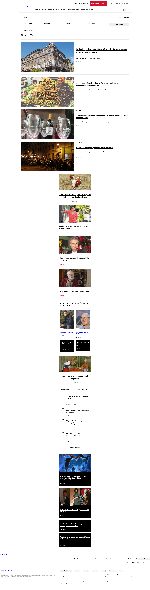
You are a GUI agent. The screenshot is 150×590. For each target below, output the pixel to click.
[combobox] (31, 24)
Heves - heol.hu (85, 583)
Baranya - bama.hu (63, 576)
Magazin (95, 570)
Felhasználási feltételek (111, 558)
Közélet (77, 570)
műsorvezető (78, 337)
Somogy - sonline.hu (109, 581)
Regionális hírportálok (65, 570)
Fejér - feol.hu (85, 576)
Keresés (126, 17)
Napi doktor (80, 9)
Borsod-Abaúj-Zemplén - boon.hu (66, 581)
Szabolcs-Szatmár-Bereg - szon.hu (111, 583)
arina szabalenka (65, 349)
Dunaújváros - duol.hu (86, 574)
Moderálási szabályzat (125, 558)
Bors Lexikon (83, 3)
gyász (67, 441)
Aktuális (37, 9)
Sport (50, 9)
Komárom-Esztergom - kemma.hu (111, 576)
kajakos (62, 335)
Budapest (78, 61)
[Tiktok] (140, 555)
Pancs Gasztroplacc (81, 92)
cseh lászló (63, 545)
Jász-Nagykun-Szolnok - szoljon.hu (111, 574)
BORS (26, 30)
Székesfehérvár (115, 3)
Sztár (44, 9)
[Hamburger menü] (22, 10)
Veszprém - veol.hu (131, 578)
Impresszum (86, 558)
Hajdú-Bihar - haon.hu (86, 581)
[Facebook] (148, 555)
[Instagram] (144, 555)
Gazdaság (86, 570)
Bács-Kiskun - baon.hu (64, 574)
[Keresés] (124, 10)
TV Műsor (89, 9)
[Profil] (128, 10)
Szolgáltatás (112, 570)
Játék (76, 3)
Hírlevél (135, 558)
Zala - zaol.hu (130, 581)
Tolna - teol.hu (130, 574)
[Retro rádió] (93, 4)
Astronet (71, 9)
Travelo (64, 9)
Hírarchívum (77, 558)
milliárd (61, 232)
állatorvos (75, 201)
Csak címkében (118, 24)
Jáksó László (63, 264)
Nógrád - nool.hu (108, 578)
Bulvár (103, 570)
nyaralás (61, 295)
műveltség (75, 382)
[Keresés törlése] (121, 17)
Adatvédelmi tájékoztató (97, 558)
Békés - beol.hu (62, 578)
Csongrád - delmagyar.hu (64, 583)
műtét (78, 348)
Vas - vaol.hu (130, 576)
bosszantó (62, 529)
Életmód (56, 9)
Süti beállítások (144, 559)
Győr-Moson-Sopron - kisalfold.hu (88, 578)
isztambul (69, 428)
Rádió (121, 570)
